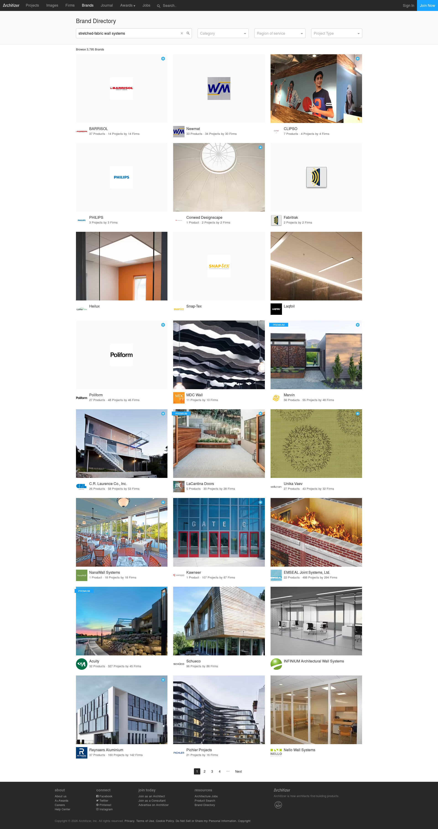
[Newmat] (219, 88)
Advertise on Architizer (153, 805)
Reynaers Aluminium (106, 749)
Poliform (96, 394)
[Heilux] (122, 266)
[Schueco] (219, 621)
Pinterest (105, 805)
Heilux (94, 306)
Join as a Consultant (152, 800)
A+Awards (61, 800)
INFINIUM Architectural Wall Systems (314, 661)
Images (52, 5)
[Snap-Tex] (219, 266)
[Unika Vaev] (316, 443)
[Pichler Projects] (219, 709)
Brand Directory (205, 805)
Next (238, 771)
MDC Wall (194, 394)
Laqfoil (289, 306)
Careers (60, 805)
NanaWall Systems (104, 572)
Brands (88, 5)
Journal (107, 5)
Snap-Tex (194, 306)
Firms (70, 5)
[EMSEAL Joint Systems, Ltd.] (316, 532)
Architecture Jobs (206, 796)
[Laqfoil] (316, 266)
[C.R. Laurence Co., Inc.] (122, 443)
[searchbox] (201, 32)
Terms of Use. (145, 821)
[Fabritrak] (316, 177)
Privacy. (130, 821)
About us (61, 796)
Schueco (193, 661)
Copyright (244, 821)
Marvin (289, 394)
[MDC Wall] (219, 355)
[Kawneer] (219, 532)
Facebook (105, 796)
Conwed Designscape (204, 217)
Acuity (94, 661)
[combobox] (223, 33)
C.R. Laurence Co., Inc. (108, 483)
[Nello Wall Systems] (316, 709)
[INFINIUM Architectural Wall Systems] (316, 621)
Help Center (62, 809)
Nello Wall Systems (299, 749)
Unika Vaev (293, 483)
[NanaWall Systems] (122, 532)
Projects (32, 5)
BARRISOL (98, 128)
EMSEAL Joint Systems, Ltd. (307, 572)
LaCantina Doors (200, 483)
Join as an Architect (151, 796)
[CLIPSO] (316, 88)
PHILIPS (96, 217)
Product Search (205, 800)
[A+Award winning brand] (163, 58)
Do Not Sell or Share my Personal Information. (206, 821)
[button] (183, 33)
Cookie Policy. (165, 821)
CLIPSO (290, 128)
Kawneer (193, 572)
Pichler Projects (199, 749)
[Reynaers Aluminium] (122, 709)
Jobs (146, 5)
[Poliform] (122, 355)
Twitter (103, 800)
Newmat (193, 128)
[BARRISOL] (122, 88)
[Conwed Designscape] (219, 177)
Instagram (106, 809)
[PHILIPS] (122, 177)
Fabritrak (291, 217)
